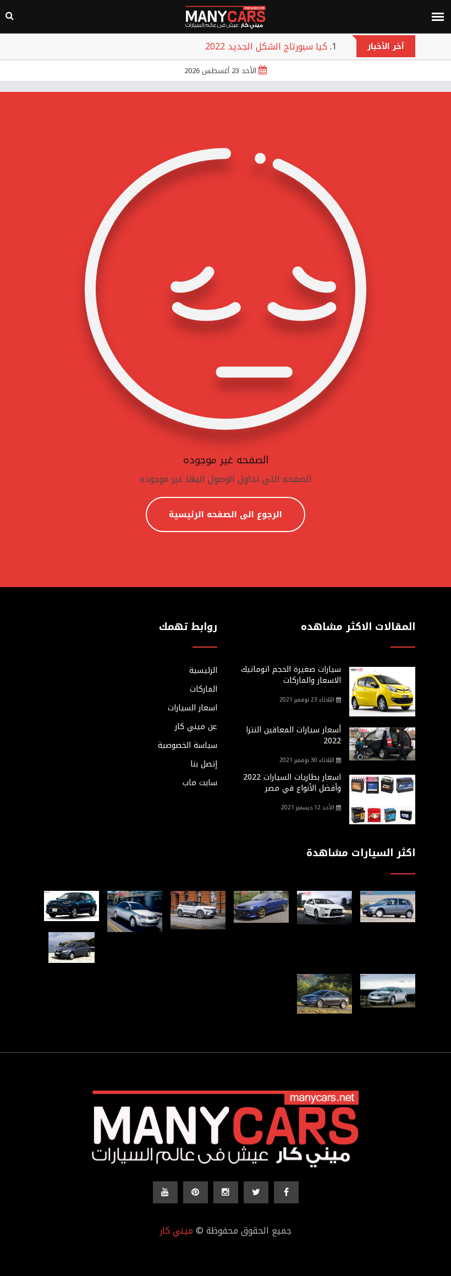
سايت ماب (200, 783)
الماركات (203, 689)
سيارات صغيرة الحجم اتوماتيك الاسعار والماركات (291, 675)
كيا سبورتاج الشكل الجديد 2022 (266, 46)
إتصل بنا (203, 764)
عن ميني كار (196, 726)
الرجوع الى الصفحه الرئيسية (225, 514)
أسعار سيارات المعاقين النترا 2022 (293, 735)
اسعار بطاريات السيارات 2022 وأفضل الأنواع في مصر (292, 783)
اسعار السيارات (192, 708)
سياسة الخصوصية (187, 745)
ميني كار (176, 1230)
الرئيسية (203, 670)
